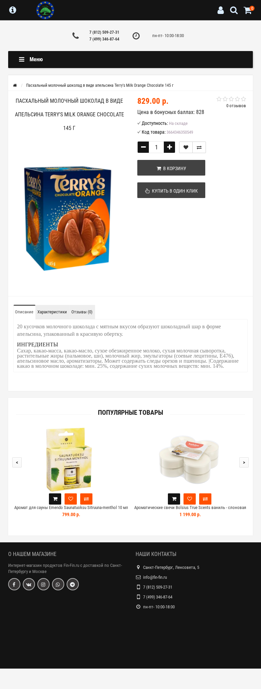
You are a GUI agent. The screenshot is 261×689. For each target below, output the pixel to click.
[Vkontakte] (29, 584)
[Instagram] (43, 584)
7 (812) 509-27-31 (104, 32)
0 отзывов (236, 105)
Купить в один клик (174, 191)
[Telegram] (73, 584)
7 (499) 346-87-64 (104, 39)
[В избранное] (71, 499)
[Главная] (14, 85)
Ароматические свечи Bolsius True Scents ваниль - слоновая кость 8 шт (190, 510)
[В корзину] (55, 499)
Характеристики (52, 311)
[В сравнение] (199, 147)
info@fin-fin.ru (155, 577)
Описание (24, 311)
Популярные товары (130, 412)
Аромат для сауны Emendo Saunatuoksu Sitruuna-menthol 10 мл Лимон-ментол (71, 510)
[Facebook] (14, 584)
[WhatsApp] (58, 584)
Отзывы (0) (81, 311)
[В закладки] (186, 147)
